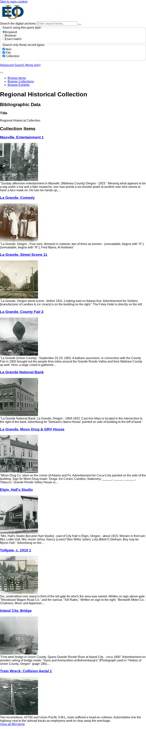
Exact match (13, 39)
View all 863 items (12, 724)
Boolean (10, 35)
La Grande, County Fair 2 (22, 312)
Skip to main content (13, 1)
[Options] (79, 24)
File (8, 52)
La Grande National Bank (22, 372)
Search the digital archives (18, 23)
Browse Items (17, 78)
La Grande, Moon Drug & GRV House (32, 429)
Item (8, 49)
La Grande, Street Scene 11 (23, 255)
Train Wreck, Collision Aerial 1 (26, 671)
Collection (12, 56)
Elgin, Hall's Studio (16, 490)
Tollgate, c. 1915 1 (15, 550)
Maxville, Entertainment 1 (22, 137)
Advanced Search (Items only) (20, 65)
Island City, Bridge (16, 611)
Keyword (11, 32)
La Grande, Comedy (17, 198)
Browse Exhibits (18, 84)
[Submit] (1, 72)
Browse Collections (21, 81)
